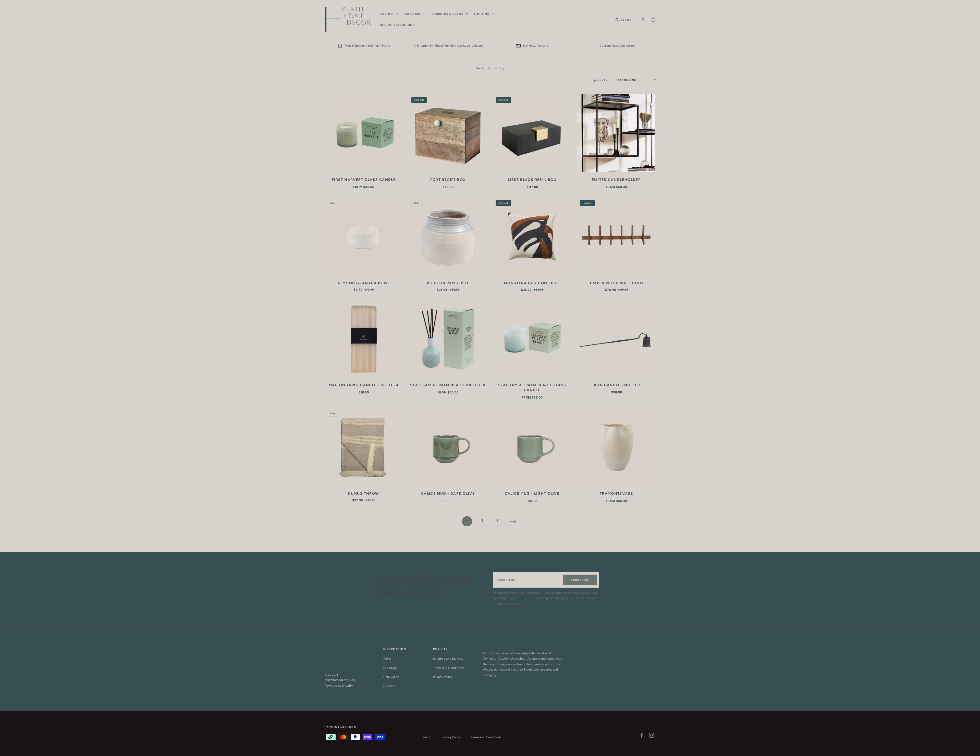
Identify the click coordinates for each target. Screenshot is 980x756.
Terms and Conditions (448, 668)
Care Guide (391, 677)
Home (480, 68)
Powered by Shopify (339, 685)
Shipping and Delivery (448, 659)
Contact (389, 686)
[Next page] (513, 521)
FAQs (387, 659)
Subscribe (580, 580)
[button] (624, 19)
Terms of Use (525, 598)
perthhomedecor (336, 680)
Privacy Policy (442, 677)
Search (426, 737)
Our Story (390, 668)
